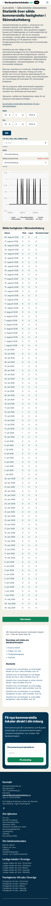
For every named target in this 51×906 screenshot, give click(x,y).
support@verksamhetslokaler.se (16, 795)
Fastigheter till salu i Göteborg (14, 884)
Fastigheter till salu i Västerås (14, 890)
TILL (4, 120)
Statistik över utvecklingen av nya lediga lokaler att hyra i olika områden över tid (23, 676)
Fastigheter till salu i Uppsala (14, 888)
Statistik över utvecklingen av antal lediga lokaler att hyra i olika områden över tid (23, 670)
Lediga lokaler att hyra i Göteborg (16, 865)
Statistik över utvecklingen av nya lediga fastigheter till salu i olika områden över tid (23, 692)
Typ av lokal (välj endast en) (14, 139)
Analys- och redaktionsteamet (14, 854)
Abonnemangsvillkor (10, 822)
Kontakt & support (9, 820)
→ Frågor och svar (13, 651)
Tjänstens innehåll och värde (14, 827)
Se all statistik (8, 8)
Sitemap (5, 834)
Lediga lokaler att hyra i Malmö (15, 868)
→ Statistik (10, 657)
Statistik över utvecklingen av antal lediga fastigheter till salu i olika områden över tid (23, 687)
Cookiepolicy (7, 831)
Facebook (3, 808)
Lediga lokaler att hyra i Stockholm (16, 863)
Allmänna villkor (8, 824)
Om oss (5, 818)
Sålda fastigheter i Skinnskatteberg (32, 8)
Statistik (5, 849)
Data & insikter (8, 845)
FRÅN (4, 111)
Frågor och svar (9, 847)
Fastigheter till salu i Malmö (13, 886)
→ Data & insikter (13, 648)
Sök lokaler (25, 619)
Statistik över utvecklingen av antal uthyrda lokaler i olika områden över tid (24, 681)
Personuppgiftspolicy (11, 829)
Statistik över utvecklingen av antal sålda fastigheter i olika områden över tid (23, 698)
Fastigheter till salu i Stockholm (15, 881)
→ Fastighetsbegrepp (15, 654)
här (29, 634)
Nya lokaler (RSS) (9, 836)
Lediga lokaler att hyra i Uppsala (16, 870)
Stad (4, 150)
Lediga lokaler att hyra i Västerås (16, 872)
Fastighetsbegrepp (10, 852)
